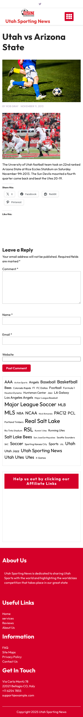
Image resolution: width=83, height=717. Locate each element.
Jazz (50, 392)
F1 (33, 388)
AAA (8, 381)
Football (55, 388)
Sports (53, 444)
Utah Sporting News (27, 21)
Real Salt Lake (42, 420)
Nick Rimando (46, 413)
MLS (9, 412)
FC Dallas (42, 387)
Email (7, 334)
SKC (6, 444)
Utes (29, 457)
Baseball (48, 381)
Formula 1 (69, 388)
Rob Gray (12, 106)
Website (8, 354)
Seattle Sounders (66, 437)
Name (7, 315)
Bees (8, 387)
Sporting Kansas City (36, 444)
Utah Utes (14, 457)
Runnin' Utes (41, 430)
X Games (41, 457)
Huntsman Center (34, 392)
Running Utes (56, 430)
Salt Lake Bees (18, 436)
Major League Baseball (46, 397)
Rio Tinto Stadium (13, 430)
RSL (28, 429)
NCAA (31, 413)
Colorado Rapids (22, 387)
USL (62, 444)
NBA (20, 413)
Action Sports (20, 382)
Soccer (16, 443)
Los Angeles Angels (18, 397)
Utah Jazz (11, 451)
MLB (62, 404)
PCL (71, 413)
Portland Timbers (13, 422)
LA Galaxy (61, 392)
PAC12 (60, 413)
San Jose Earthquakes (44, 437)
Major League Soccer (30, 404)
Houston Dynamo (13, 392)
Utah (70, 443)
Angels (34, 382)
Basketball (67, 381)
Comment (10, 269)
